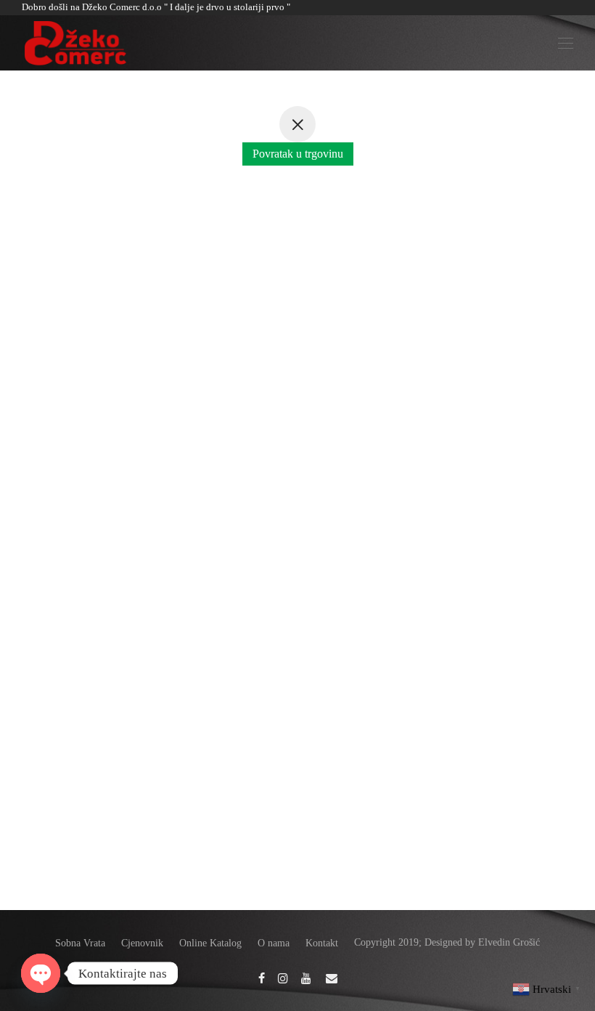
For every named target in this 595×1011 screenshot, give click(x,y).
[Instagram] (283, 977)
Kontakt (321, 943)
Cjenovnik (142, 943)
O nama (274, 943)
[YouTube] (307, 977)
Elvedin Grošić (509, 942)
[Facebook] (261, 977)
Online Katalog (210, 943)
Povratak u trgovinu (298, 153)
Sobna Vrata (80, 943)
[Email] (331, 977)
